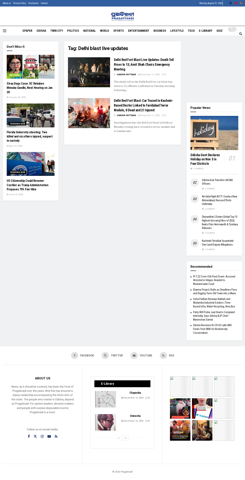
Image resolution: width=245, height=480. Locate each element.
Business (160, 30)
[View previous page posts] (119, 438)
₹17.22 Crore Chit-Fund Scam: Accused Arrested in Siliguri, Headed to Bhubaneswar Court (214, 280)
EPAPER (27, 30)
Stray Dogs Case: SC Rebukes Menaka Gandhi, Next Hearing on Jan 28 (29, 88)
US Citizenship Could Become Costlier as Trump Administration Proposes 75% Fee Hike (27, 185)
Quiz (219, 30)
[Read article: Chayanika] (105, 399)
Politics (73, 30)
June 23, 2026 (15, 194)
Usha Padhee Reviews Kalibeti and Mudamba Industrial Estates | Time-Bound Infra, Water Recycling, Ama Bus (214, 302)
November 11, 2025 (150, 74)
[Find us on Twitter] (230, 3)
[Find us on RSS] (241, 3)
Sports (118, 30)
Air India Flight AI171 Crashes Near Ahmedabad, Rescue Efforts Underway (219, 200)
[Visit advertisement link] (214, 69)
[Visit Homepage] (123, 16)
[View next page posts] (126, 438)
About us (7, 3)
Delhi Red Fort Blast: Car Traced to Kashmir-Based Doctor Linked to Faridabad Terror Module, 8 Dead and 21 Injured (143, 105)
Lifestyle (177, 30)
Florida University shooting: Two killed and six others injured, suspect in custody (30, 136)
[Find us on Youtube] (236, 3)
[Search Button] (240, 33)
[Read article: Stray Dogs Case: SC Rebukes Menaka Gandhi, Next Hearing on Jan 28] (31, 67)
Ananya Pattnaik (126, 74)
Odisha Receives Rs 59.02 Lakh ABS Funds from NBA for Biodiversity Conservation (212, 329)
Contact (44, 3)
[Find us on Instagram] (42, 436)
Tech (191, 30)
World (104, 30)
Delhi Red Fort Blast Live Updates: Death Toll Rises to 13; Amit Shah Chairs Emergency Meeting (144, 64)
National (89, 30)
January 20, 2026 (17, 97)
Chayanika (135, 392)
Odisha (41, 30)
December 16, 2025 (133, 398)
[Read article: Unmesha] (105, 422)
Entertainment (138, 30)
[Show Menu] (4, 30)
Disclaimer (33, 3)
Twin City (56, 30)
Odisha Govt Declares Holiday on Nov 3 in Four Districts (205, 159)
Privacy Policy (19, 3)
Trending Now (17, 124)
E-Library (205, 30)
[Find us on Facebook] (226, 3)
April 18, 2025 (15, 146)
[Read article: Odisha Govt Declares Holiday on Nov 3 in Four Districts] (214, 133)
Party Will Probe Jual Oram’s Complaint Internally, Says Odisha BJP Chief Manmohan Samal (214, 316)
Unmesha (135, 415)
